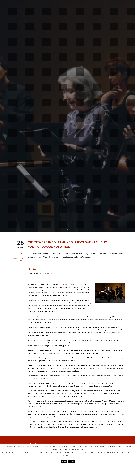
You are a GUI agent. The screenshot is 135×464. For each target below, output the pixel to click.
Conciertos (16, 258)
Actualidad (20, 256)
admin (22, 253)
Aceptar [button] (64, 461)
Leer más (71, 461)
